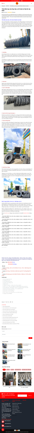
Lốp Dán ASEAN (4, 203)
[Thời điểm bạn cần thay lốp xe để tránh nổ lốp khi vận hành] (17, 3)
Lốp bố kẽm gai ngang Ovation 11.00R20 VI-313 (24, 387)
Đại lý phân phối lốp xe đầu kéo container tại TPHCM (11, 323)
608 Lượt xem (5, 12)
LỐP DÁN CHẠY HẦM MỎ (26, 369)
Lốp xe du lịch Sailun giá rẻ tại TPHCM (9, 322)
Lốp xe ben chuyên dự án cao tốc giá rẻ (9, 309)
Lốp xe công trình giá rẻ (6, 306)
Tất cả (4, 369)
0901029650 (16, 0)
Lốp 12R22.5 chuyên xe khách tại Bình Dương (10, 312)
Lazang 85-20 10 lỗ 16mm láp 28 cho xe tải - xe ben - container (9, 387)
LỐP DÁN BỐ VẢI (18, 369)
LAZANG (12, 369)
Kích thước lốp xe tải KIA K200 (7, 315)
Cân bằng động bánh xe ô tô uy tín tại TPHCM (10, 320)
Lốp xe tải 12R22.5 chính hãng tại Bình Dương (10, 311)
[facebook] (20, 0)
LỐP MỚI (8, 369)
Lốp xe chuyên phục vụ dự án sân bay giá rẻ (27, 345)
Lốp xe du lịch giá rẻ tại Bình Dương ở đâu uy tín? (10, 317)
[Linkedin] (9, 302)
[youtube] (22, 0)
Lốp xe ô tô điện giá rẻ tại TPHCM (8, 314)
